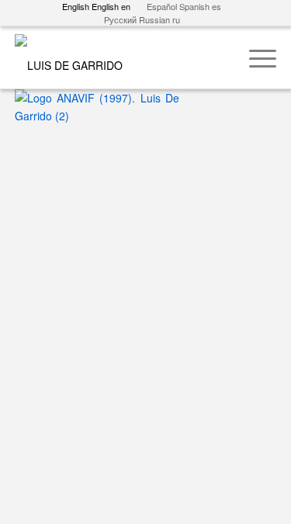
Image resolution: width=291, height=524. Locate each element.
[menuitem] (255, 57)
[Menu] (255, 57)
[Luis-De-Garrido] (119, 57)
